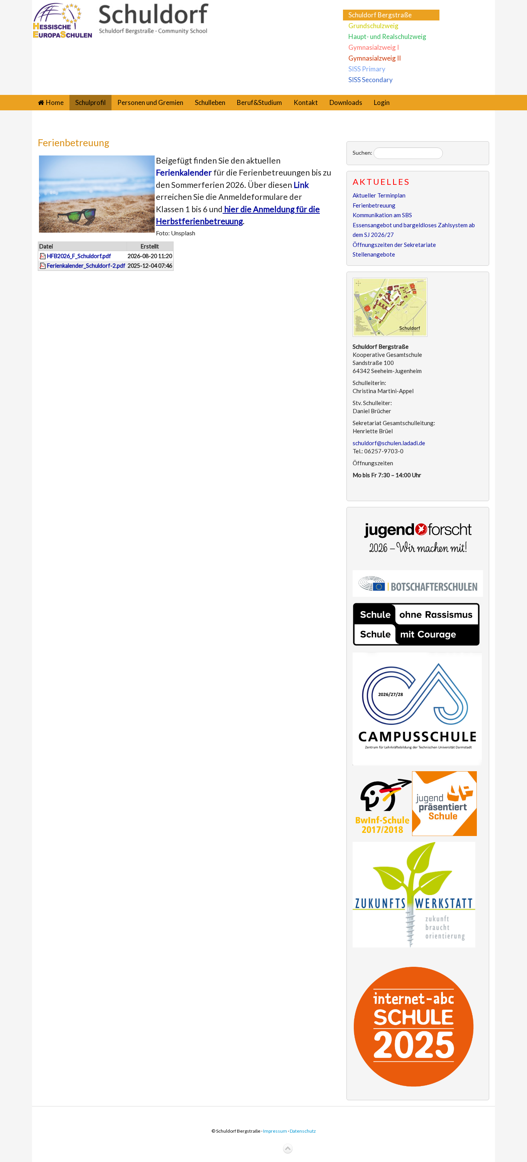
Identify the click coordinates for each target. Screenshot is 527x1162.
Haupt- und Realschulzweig (387, 36)
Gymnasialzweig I (373, 47)
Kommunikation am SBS (382, 214)
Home (55, 102)
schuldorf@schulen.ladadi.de (389, 442)
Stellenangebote (374, 254)
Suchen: (362, 152)
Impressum (275, 1131)
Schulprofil (90, 102)
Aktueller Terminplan (379, 195)
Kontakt (306, 102)
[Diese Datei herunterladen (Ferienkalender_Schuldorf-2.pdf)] (43, 265)
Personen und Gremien (150, 102)
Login (382, 102)
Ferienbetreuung (74, 142)
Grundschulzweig (373, 26)
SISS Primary (366, 69)
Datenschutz (303, 1131)
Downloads (345, 102)
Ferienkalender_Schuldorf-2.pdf (86, 265)
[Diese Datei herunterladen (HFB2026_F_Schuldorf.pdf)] (43, 256)
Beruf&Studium (259, 102)
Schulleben (210, 102)
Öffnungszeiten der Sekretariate (394, 244)
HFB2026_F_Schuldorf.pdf (79, 256)
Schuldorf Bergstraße (380, 15)
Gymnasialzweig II (374, 58)
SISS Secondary (370, 80)
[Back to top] (288, 1148)
